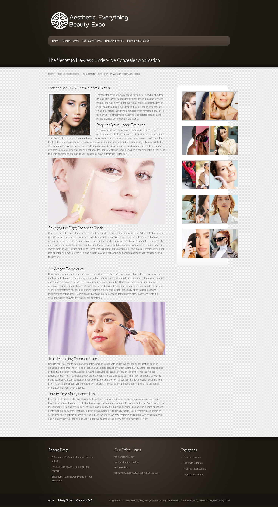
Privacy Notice (65, 500)
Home (55, 41)
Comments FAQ (84, 500)
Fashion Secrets (70, 41)
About (51, 500)
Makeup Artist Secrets (138, 41)
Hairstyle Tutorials (114, 41)
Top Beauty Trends (92, 41)
